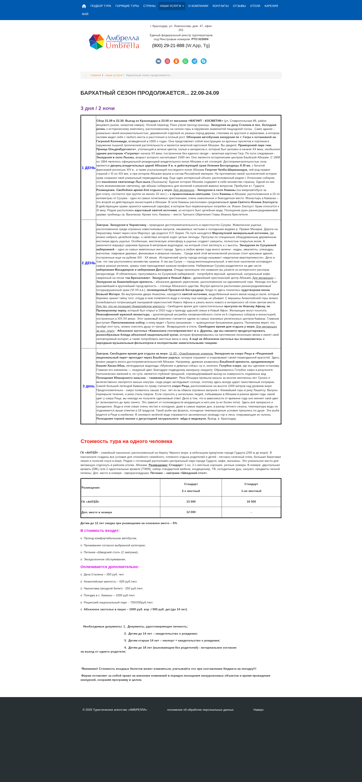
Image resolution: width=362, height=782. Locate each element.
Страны (149, 6)
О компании (198, 6)
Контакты (221, 6)
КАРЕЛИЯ (271, 6)
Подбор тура (100, 6)
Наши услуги (170, 6)
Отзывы (239, 6)
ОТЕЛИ (255, 6)
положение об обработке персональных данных (200, 709)
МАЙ (85, 14)
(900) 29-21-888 (168, 45)
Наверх (258, 709)
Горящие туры (127, 6)
